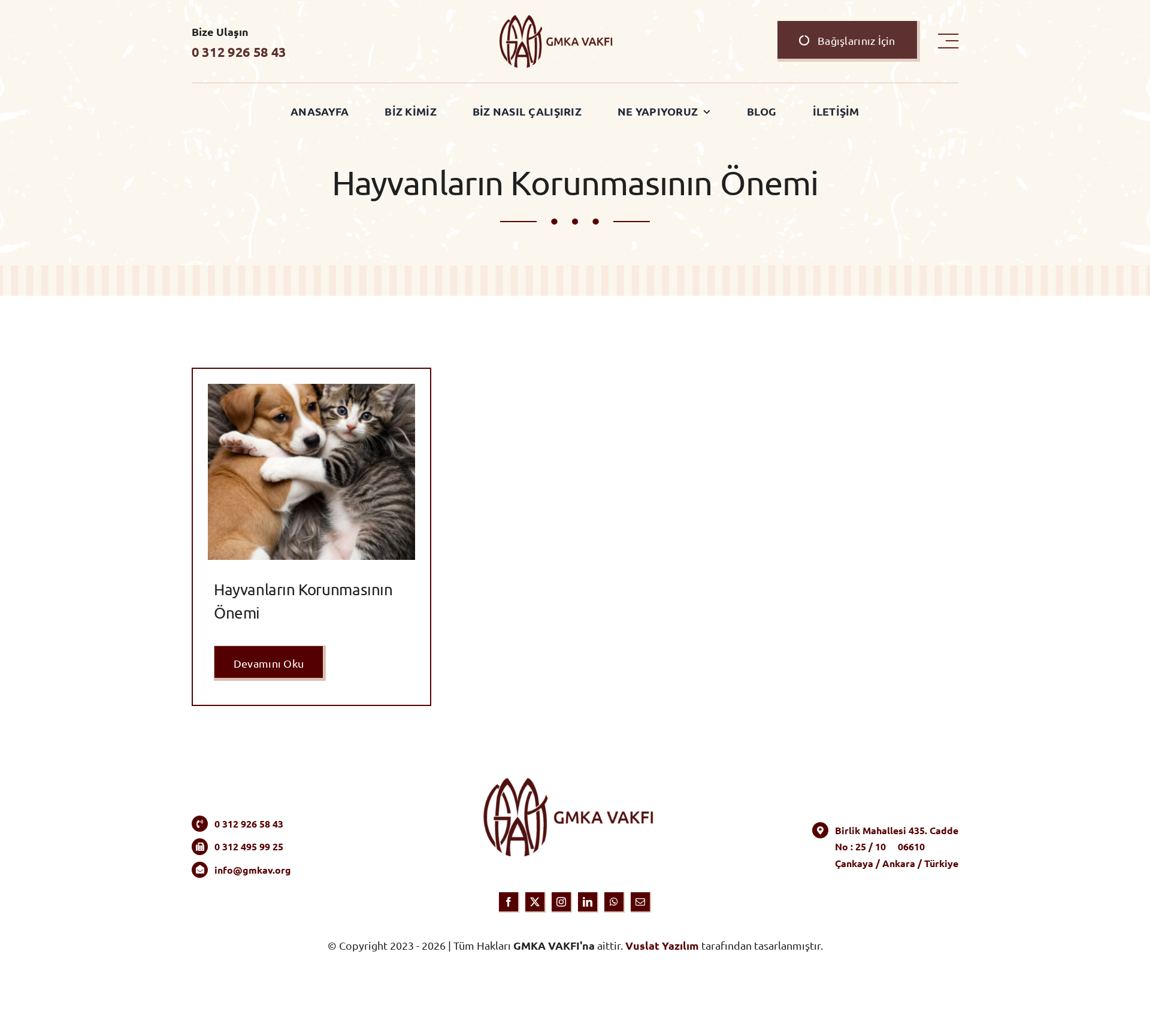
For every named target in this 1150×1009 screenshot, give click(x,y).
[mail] (641, 902)
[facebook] (509, 902)
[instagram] (562, 902)
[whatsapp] (614, 902)
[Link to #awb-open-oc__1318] (948, 41)
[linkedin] (588, 902)
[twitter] (535, 902)
